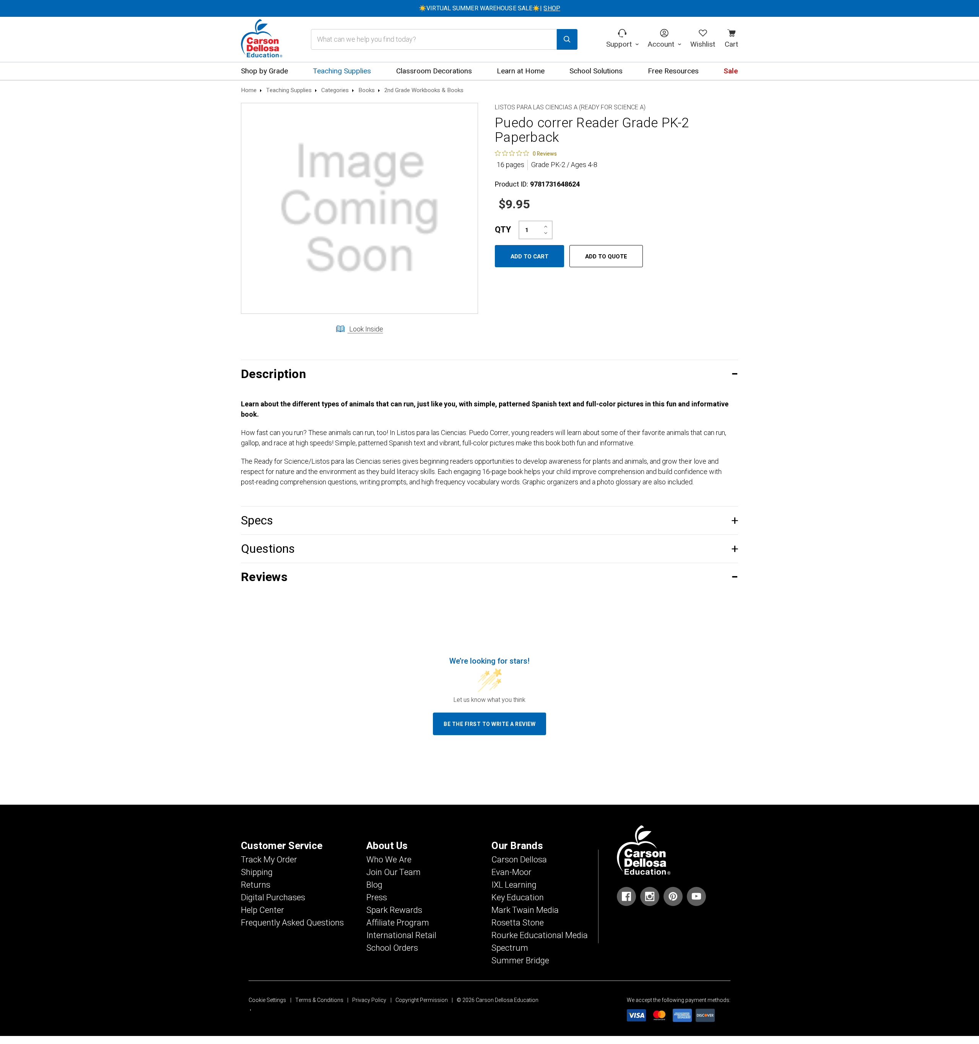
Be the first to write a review (489, 724)
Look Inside (365, 329)
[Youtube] (696, 896)
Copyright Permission (421, 1000)
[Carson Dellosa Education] (261, 39)
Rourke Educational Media (539, 935)
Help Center (262, 910)
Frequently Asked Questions (292, 923)
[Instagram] (649, 896)
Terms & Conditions (319, 1000)
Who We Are (388, 860)
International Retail (401, 935)
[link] (526, 153)
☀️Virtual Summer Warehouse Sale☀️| (489, 8)
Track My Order (269, 860)
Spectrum (509, 948)
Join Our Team (393, 872)
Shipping (257, 872)
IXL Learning (514, 885)
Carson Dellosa (519, 860)
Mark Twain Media (525, 910)
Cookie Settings (267, 1000)
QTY (503, 230)
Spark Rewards (394, 910)
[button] (489, 374)
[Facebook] (626, 896)
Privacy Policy (369, 1000)
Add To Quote (606, 256)
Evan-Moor (511, 872)
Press (376, 897)
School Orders (392, 948)
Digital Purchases (273, 897)
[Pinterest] (673, 896)
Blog (374, 885)
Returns (255, 885)
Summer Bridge (520, 961)
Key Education (517, 897)
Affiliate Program (397, 923)
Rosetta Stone (517, 923)
